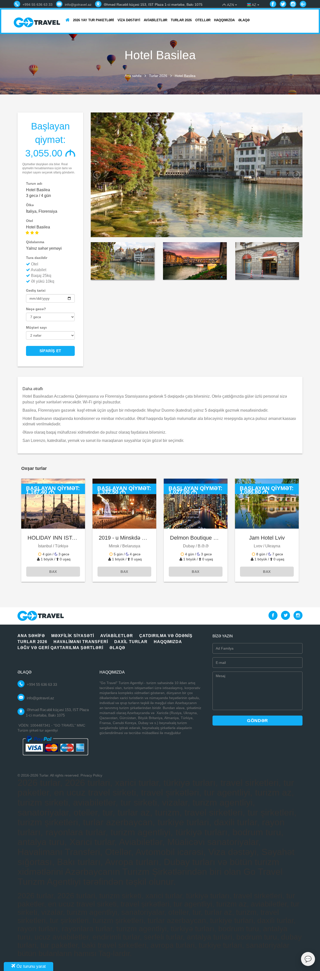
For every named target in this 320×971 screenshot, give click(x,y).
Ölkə (30, 205)
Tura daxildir (36, 258)
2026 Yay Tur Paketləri (93, 20)
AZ (254, 5)
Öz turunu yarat (30, 966)
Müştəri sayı (36, 327)
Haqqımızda (224, 20)
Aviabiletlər (155, 20)
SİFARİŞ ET (50, 351)
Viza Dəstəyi (129, 20)
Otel (29, 221)
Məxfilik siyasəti (72, 636)
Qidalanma (35, 242)
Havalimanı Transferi (81, 642)
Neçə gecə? (36, 309)
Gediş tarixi (36, 290)
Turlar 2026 (181, 20)
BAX (53, 572)
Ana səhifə (133, 76)
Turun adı (34, 183)
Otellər (202, 20)
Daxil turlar (131, 642)
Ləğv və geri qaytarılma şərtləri (60, 648)
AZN (228, 5)
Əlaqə (244, 20)
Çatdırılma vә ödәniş (165, 636)
